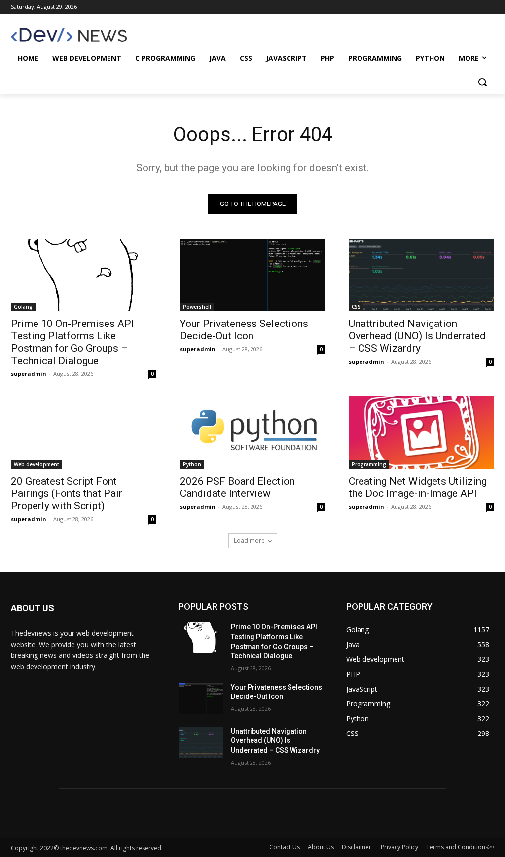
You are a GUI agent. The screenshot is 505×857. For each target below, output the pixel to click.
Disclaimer (357, 847)
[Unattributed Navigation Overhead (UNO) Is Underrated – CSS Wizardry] (421, 275)
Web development (36, 464)
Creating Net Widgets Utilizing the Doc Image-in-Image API (418, 487)
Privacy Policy (399, 847)
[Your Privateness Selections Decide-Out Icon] (252, 275)
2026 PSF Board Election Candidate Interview (237, 487)
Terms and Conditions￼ (460, 847)
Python (192, 464)
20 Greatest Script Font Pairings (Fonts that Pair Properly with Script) (66, 493)
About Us (321, 847)
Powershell (197, 306)
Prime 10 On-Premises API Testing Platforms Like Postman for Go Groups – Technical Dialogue (72, 342)
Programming (369, 464)
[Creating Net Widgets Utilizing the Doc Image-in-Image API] (421, 432)
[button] (482, 82)
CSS (356, 306)
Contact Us (284, 847)
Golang (23, 306)
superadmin (28, 373)
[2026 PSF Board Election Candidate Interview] (252, 432)
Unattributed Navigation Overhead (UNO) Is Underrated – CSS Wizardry (417, 336)
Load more (249, 540)
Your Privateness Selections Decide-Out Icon (244, 330)
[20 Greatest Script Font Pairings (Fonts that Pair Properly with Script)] (83, 432)
